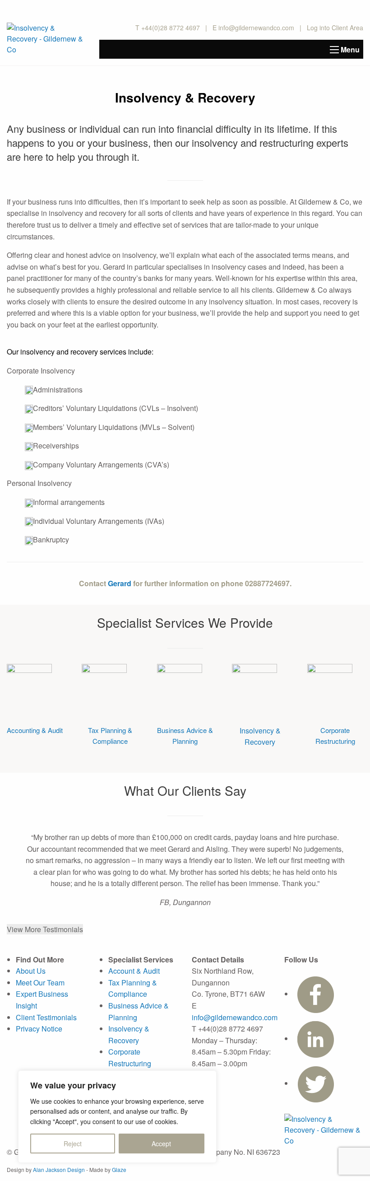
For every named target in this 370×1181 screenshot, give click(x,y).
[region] (117, 1116)
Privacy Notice (39, 1028)
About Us (31, 971)
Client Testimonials (46, 1017)
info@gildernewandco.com (256, 27)
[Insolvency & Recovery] (29, 685)
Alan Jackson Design (59, 1169)
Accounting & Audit (35, 730)
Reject (73, 1143)
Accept (161, 1143)
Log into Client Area (335, 27)
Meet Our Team (40, 982)
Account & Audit (134, 971)
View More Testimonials (45, 929)
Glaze (119, 1169)
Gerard (119, 583)
